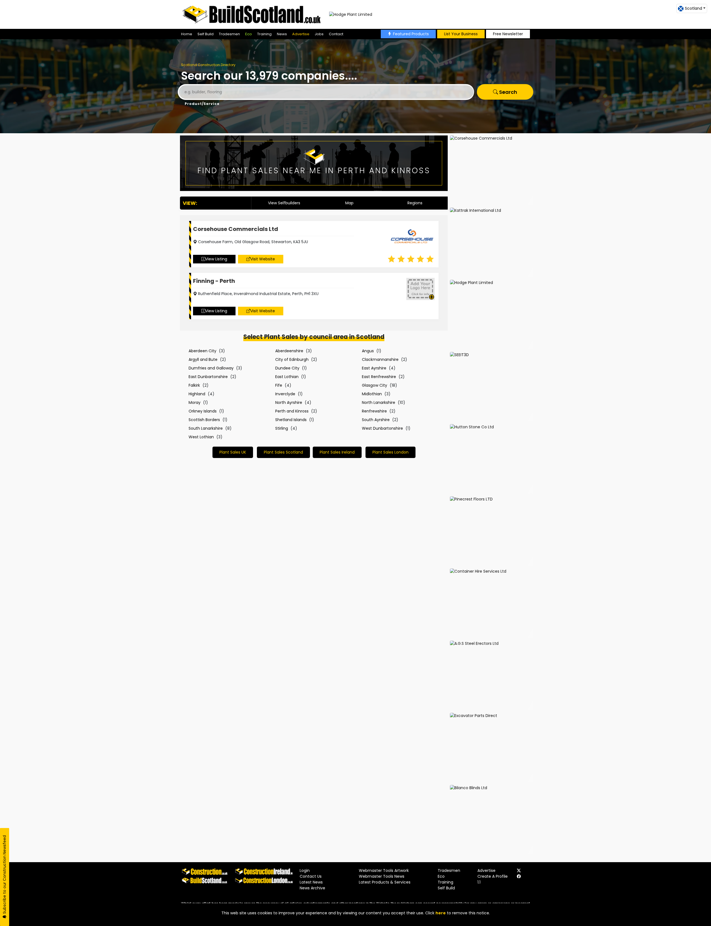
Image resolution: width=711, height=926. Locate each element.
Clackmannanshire (380, 359)
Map (349, 203)
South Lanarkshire (206, 428)
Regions (414, 203)
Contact (336, 34)
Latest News (311, 882)
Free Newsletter (508, 34)
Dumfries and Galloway (211, 368)
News (282, 34)
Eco (248, 34)
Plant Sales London (390, 452)
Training (264, 34)
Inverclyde (285, 394)
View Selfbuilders (284, 203)
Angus (368, 351)
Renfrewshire (374, 411)
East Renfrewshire (379, 376)
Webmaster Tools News (381, 876)
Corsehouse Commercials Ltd (235, 229)
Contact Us (311, 876)
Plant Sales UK (232, 452)
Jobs (319, 34)
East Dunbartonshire (208, 376)
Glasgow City (374, 385)
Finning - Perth (214, 281)
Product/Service (202, 103)
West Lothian (201, 437)
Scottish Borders (204, 419)
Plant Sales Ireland (337, 452)
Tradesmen (229, 34)
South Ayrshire (376, 419)
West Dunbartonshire (382, 428)
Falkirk (194, 385)
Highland (197, 394)
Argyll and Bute (203, 359)
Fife (278, 385)
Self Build (205, 34)
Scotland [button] (693, 8)
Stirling (281, 428)
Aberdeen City (202, 351)
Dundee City (287, 368)
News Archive (312, 888)
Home (186, 34)
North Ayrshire (288, 402)
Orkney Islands (203, 411)
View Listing (216, 259)
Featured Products (411, 34)
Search (507, 92)
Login (305, 870)
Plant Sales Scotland (283, 452)
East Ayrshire (374, 368)
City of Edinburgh (292, 359)
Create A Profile (492, 876)
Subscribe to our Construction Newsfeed (4, 875)
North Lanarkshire (378, 402)
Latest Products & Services (384, 882)
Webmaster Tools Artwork (384, 870)
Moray (195, 402)
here (440, 913)
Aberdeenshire (289, 351)
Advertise (300, 34)
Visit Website (262, 259)
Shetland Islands (291, 419)
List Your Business (461, 34)
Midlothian (372, 394)
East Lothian (287, 376)
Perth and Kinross (292, 411)
